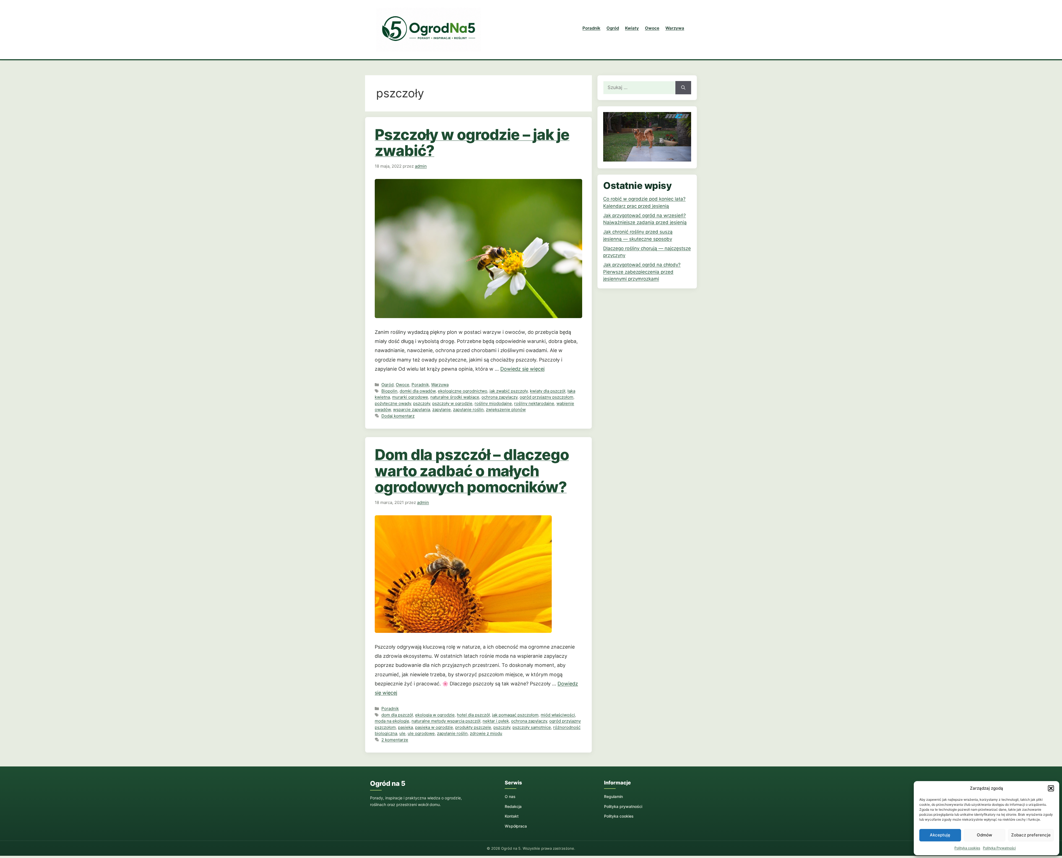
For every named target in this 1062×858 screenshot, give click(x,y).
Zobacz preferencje (1031, 835)
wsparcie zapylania (411, 409)
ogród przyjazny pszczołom (546, 397)
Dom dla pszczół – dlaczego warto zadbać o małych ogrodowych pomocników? (472, 471)
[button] (1051, 788)
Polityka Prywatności (999, 848)
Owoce (652, 28)
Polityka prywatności (623, 806)
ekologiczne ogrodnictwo (462, 391)
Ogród (613, 28)
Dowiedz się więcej (522, 369)
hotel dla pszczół (473, 714)
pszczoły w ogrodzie (452, 403)
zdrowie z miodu (486, 733)
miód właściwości (558, 714)
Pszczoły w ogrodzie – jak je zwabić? (472, 143)
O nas (510, 796)
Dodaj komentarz (398, 415)
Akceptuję (940, 835)
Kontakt (512, 816)
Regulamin (613, 796)
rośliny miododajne (493, 403)
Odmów (984, 835)
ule (402, 733)
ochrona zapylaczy (499, 397)
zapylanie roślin (468, 409)
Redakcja (513, 806)
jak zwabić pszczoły (509, 391)
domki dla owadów (418, 391)
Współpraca (516, 826)
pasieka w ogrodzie (434, 727)
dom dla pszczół (397, 714)
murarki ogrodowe (410, 397)
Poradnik (591, 28)
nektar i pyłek (496, 721)
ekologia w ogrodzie (435, 714)
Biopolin (389, 391)
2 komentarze (394, 739)
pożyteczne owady (393, 403)
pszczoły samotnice (531, 727)
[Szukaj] (683, 87)
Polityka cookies (967, 848)
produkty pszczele (473, 727)
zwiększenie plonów (506, 409)
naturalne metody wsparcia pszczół (446, 721)
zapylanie (441, 409)
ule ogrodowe (421, 733)
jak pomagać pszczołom (515, 714)
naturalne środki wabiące (454, 397)
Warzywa (674, 28)
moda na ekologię (392, 721)
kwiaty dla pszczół (547, 391)
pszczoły (421, 403)
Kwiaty (632, 28)
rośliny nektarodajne (534, 403)
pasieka (405, 727)
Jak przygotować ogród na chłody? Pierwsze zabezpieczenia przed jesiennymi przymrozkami (642, 272)
